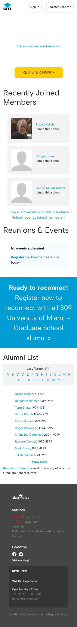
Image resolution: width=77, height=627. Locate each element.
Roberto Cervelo (26, 441)
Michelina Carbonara (29, 435)
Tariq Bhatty (23, 407)
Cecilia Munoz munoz (51, 188)
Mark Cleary (23, 448)
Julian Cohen (24, 455)
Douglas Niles (45, 156)
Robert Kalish (45, 124)
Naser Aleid (23, 394)
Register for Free (15, 468)
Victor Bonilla (24, 414)
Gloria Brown (24, 421)
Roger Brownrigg (26, 428)
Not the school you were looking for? (38, 46)
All (47, 369)
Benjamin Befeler (27, 401)
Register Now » (38, 72)
